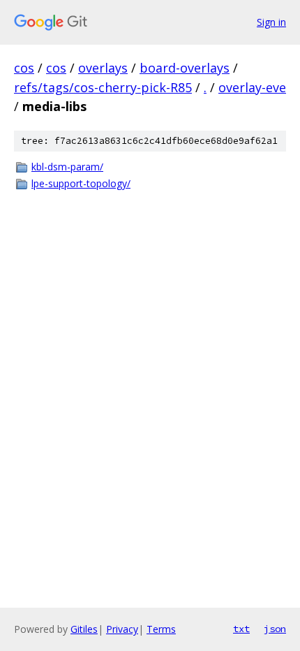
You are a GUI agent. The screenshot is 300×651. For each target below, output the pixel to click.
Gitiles (84, 629)
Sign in (271, 22)
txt (241, 628)
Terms (161, 629)
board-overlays (185, 67)
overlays (103, 67)
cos (24, 67)
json (275, 628)
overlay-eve (252, 87)
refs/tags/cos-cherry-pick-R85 (103, 87)
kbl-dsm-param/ (67, 166)
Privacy (122, 629)
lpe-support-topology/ (80, 183)
